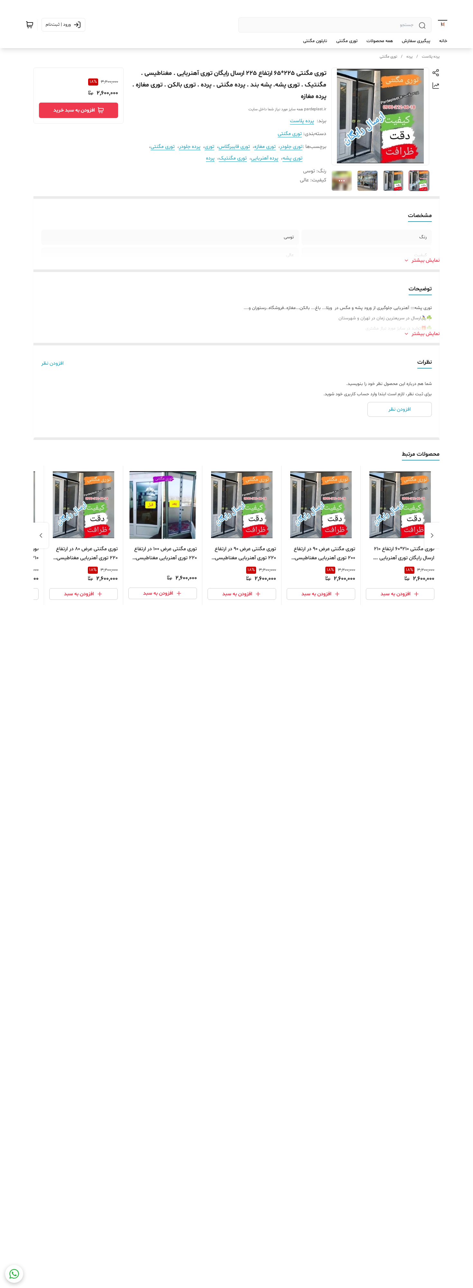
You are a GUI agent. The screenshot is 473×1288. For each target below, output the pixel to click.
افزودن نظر (52, 363)
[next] (41, 535)
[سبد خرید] (29, 25)
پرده (409, 56)
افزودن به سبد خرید (74, 110)
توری (209, 146)
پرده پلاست (431, 56)
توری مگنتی (388, 56)
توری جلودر (291, 146)
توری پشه (292, 158)
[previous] (432, 535)
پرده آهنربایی (264, 158)
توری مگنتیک (233, 158)
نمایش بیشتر (426, 260)
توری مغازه (265, 146)
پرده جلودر (189, 146)
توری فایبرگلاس (234, 146)
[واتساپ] (14, 1274)
